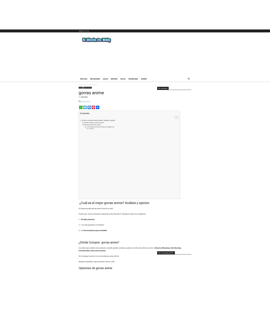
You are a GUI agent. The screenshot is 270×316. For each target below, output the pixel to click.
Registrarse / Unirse (84, 31)
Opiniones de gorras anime (92, 121)
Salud (105, 75)
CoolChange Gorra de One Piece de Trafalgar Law (100, 123)
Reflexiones (95, 75)
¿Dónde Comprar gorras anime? (94, 119)
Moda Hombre (87, 84)
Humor (144, 75)
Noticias (83, 75)
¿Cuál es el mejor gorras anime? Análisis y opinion (98, 117)
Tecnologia (133, 75)
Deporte (114, 75)
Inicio (80, 81)
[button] (188, 76)
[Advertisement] (63, 14)
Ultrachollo (84, 93)
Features (91, 125)
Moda (85, 81)
